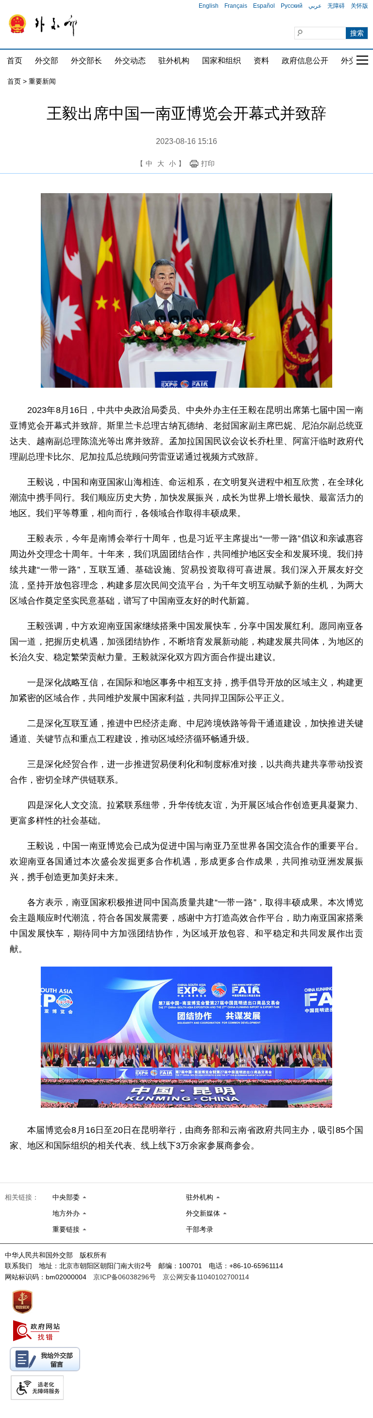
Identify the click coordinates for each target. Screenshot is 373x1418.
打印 (208, 163)
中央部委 (66, 1197)
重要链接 (66, 1229)
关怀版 (359, 5)
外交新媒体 (203, 1213)
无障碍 (336, 5)
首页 (14, 60)
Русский (292, 5)
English (209, 5)
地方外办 (66, 1213)
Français (235, 5)
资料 (261, 60)
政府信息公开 (305, 60)
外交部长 (86, 60)
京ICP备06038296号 (124, 1277)
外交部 (46, 60)
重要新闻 (42, 81)
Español (264, 5)
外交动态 (130, 60)
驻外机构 (173, 60)
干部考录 (199, 1229)
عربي (315, 5)
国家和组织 (221, 60)
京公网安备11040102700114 (206, 1277)
